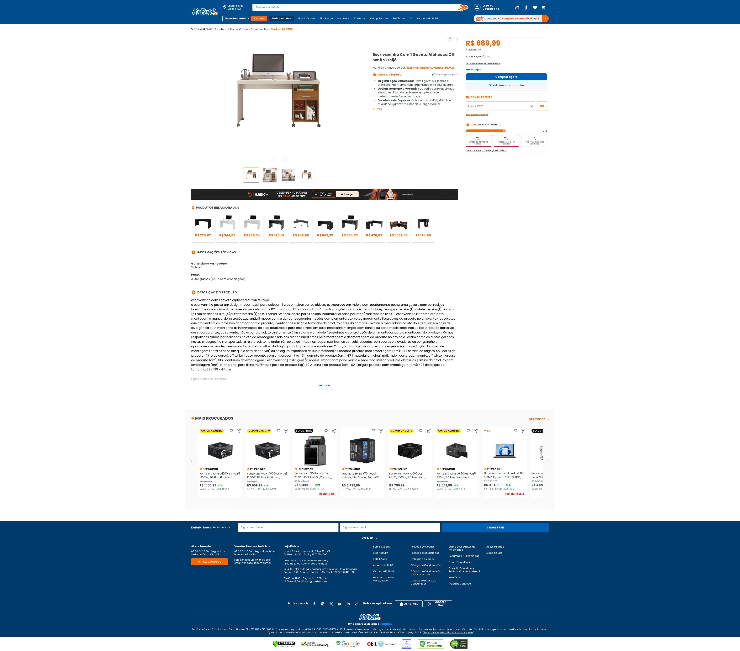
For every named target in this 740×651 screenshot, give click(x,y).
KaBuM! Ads (380, 559)
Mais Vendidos (281, 18)
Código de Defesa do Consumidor (423, 582)
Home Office (240, 29)
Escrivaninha (260, 29)
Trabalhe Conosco (460, 583)
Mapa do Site (494, 552)
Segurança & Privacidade (464, 556)
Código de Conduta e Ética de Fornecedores (427, 573)
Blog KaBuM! (380, 552)
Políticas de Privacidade (425, 552)
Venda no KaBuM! (427, 18)
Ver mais (377, 109)
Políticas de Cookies (423, 546)
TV (411, 18)
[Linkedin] (348, 604)
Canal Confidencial (460, 562)
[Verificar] (284, 644)
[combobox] (357, 7)
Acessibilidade (495, 546)
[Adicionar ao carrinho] (238, 430)
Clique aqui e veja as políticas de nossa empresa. (448, 632)
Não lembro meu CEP (477, 114)
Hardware (343, 18)
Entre (486, 5)
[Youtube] (339, 604)
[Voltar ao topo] (370, 617)
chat (258, 559)
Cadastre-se (491, 8)
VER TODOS (537, 419)
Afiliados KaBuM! (383, 565)
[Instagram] (322, 604)
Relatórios (454, 577)
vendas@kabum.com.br (256, 562)
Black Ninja (326, 18)
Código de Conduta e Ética (427, 565)
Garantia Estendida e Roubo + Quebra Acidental (464, 570)
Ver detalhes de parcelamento (483, 63)
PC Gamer (360, 18)
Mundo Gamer (306, 18)
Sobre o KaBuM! (382, 546)
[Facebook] (314, 604)
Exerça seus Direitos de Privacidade (462, 548)
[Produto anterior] (191, 462)
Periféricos (399, 18)
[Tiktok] (356, 604)
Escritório (222, 29)
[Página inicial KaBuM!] (205, 12)
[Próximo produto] (549, 462)
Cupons (259, 18)
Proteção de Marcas (423, 559)
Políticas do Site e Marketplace (383, 579)
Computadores (379, 18)
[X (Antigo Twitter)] (331, 604)
